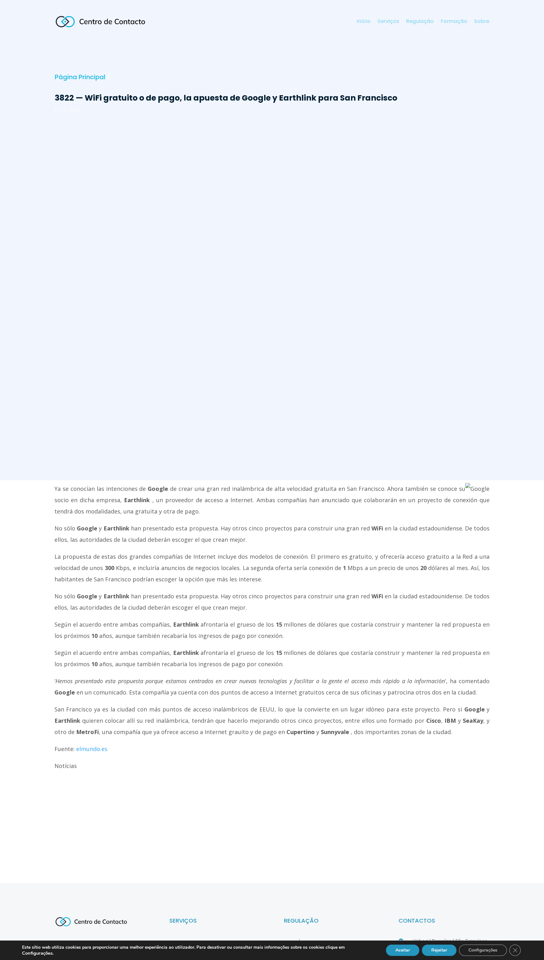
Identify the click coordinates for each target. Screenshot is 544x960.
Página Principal (80, 77)
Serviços (388, 22)
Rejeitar (439, 950)
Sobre (481, 22)
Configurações (482, 950)
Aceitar (402, 950)
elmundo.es (91, 749)
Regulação (420, 22)
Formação (454, 22)
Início (364, 22)
